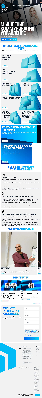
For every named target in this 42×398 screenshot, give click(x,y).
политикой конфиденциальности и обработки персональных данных (31, 331)
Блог (37, 348)
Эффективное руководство (27, 359)
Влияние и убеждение (26, 350)
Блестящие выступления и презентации (27, 348)
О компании (38, 352)
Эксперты (14, 0)
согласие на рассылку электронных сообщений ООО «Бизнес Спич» (32, 334)
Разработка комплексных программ (27, 362)
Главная (4, 0)
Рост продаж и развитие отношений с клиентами (27, 358)
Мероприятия (38, 349)
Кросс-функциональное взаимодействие (26, 352)
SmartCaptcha (30, 335)
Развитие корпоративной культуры (27, 354)
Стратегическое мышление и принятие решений (27, 356)
